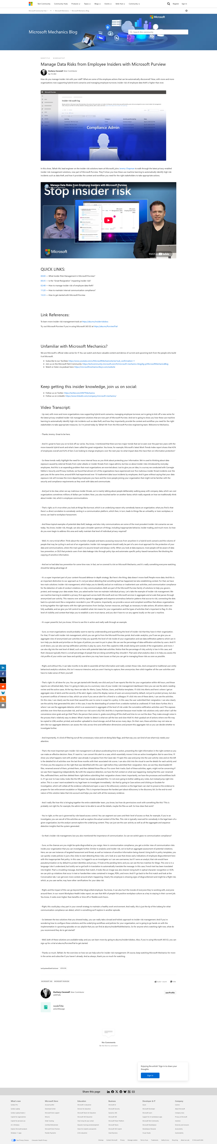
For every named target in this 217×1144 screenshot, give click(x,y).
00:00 (43, 276)
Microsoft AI (112, 1105)
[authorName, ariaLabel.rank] (44, 72)
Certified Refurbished (51, 1125)
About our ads (185, 1140)
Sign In (184, 4)
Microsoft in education (84, 1105)
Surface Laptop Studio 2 (18, 1113)
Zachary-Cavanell (55, 71)
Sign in (150, 1075)
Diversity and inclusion (182, 1125)
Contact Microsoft (111, 1140)
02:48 (43, 285)
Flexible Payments (50, 1133)
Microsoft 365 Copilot (115, 1129)
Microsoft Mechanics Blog (80, 11)
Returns (47, 1117)
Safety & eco (165, 1140)
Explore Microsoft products (19, 1129)
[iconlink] (46, 1007)
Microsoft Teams (113, 1125)
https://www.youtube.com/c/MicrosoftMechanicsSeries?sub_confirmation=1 (102, 360)
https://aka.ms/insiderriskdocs (95, 321)
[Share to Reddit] (121, 1091)
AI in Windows (15, 1125)
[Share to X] (116, 1091)
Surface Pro (14, 1105)
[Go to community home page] (31, 4)
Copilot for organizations (18, 1117)
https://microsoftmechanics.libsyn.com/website (94, 367)
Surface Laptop (15, 1109)
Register (176, 4)
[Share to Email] (133, 1091)
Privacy (122, 1140)
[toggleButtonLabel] (186, 10)
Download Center (50, 1109)
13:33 (43, 295)
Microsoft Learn (147, 1113)
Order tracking (49, 1121)
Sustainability (179, 1133)
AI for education (82, 1133)
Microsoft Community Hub (37, 11)
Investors (178, 1121)
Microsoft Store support (52, 1113)
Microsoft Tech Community (151, 1121)
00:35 (43, 280)
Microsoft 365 (112, 1117)
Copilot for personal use (18, 1121)
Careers (177, 1105)
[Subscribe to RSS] (129, 1091)
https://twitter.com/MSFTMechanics (79, 393)
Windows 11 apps (16, 1133)
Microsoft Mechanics (62, 11)
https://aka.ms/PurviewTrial (106, 326)
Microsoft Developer (149, 1109)
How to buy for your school (85, 1121)
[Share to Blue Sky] (125, 1091)
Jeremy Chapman (126, 168)
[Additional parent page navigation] (50, 10)
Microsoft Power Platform (116, 1121)
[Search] (168, 3)
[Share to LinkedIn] (108, 1091)
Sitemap (100, 1140)
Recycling (175, 1140)
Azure (144, 1105)
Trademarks (154, 1140)
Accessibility (179, 1129)
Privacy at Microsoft (181, 1117)
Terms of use (144, 1140)
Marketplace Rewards (149, 1129)
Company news (179, 1113)
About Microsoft (180, 1109)
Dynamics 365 (112, 1113)
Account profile (49, 1105)
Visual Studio (147, 1133)
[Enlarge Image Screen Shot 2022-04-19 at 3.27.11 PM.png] (103, 125)
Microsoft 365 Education (84, 1117)
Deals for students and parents (86, 1129)
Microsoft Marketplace (149, 1125)
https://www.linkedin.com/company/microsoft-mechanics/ (91, 396)
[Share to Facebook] (112, 1091)
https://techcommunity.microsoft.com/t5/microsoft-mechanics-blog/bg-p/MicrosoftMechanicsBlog (125, 363)
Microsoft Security (114, 1109)
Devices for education (84, 1109)
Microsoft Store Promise (52, 1129)
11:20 (43, 290)
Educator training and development (88, 1125)
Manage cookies (133, 1140)
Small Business (113, 1133)
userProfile (170, 992)
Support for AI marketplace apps (152, 1117)
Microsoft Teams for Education (86, 1113)
